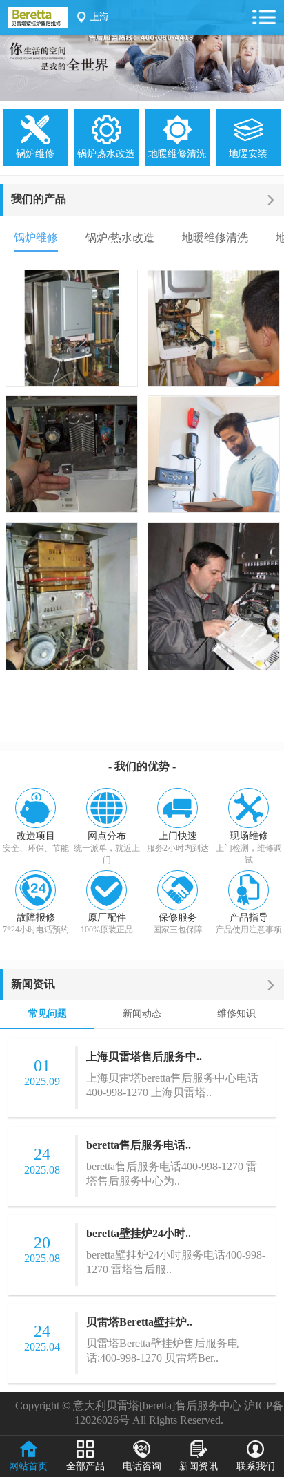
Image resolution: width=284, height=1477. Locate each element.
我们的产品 (38, 199)
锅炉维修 (35, 154)
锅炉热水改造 (106, 154)
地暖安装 (248, 154)
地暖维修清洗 (177, 154)
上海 (99, 17)
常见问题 (47, 1013)
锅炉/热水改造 (119, 237)
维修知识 (236, 1013)
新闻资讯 (33, 984)
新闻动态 (142, 1013)
